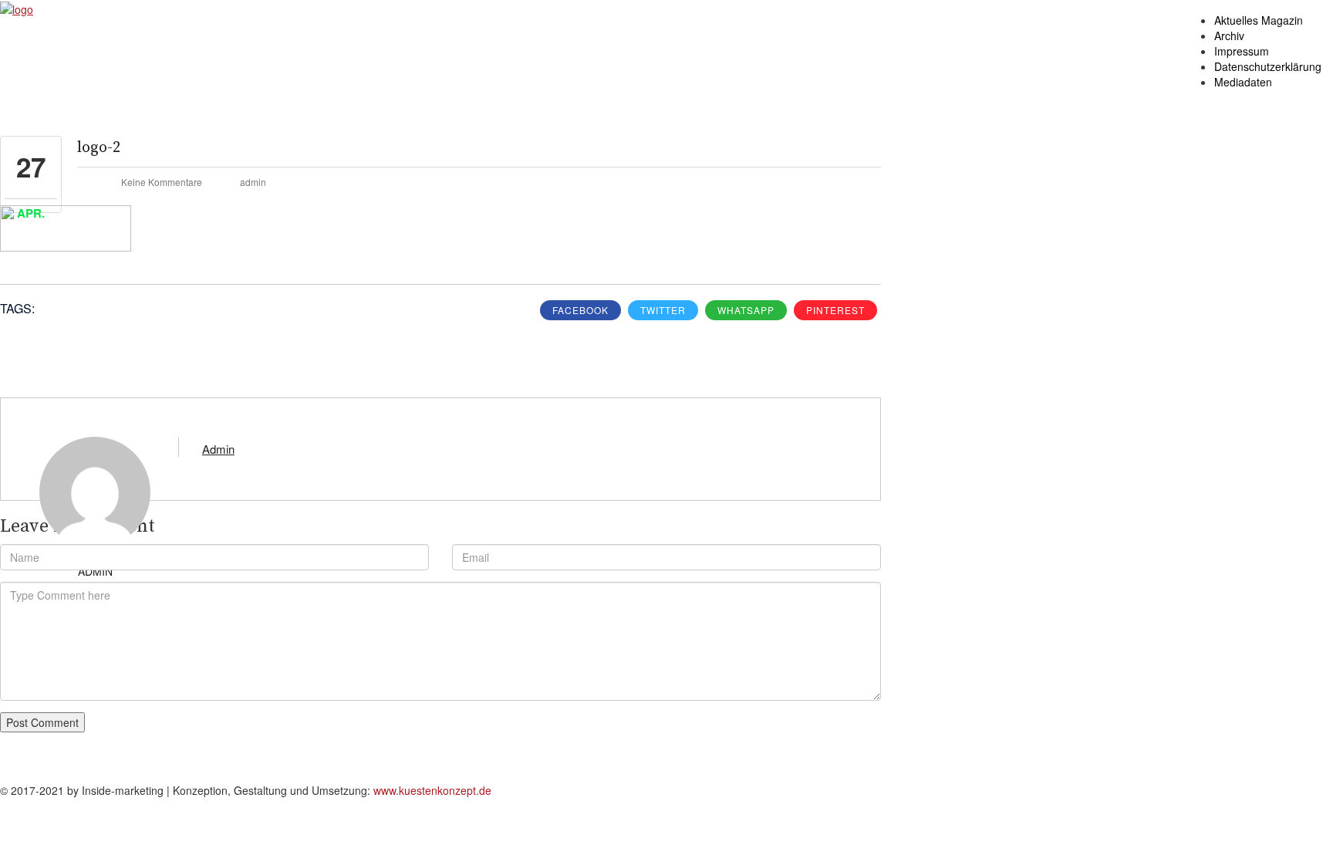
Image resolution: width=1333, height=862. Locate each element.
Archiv (1229, 35)
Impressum (1241, 51)
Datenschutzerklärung (1267, 66)
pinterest (835, 309)
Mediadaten (1243, 82)
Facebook (580, 309)
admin (253, 181)
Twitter (663, 309)
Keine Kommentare (161, 181)
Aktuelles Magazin (1258, 20)
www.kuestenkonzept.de (432, 790)
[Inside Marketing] (16, 7)
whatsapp (745, 309)
